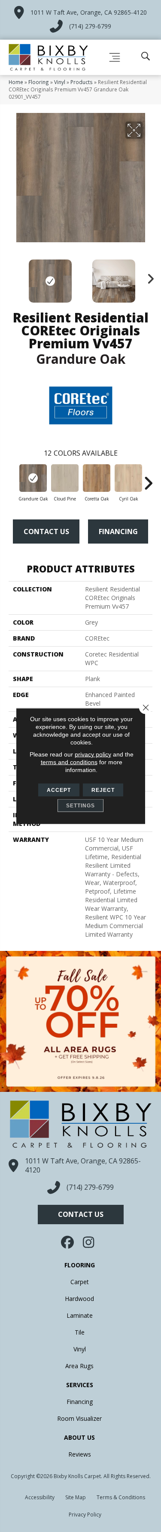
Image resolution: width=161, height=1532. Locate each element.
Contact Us (46, 531)
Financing (118, 531)
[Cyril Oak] (128, 478)
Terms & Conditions (121, 1497)
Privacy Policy (85, 1514)
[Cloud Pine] (65, 478)
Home (16, 81)
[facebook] (67, 1242)
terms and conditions (69, 762)
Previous (13, 276)
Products (81, 81)
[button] (81, 1214)
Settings (80, 806)
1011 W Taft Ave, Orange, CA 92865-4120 (88, 12)
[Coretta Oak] (96, 478)
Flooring (38, 81)
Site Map (75, 1497)
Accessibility (40, 1497)
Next (148, 276)
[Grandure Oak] (33, 478)
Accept (59, 790)
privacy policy (93, 754)
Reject (103, 790)
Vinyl (59, 81)
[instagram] (89, 1242)
